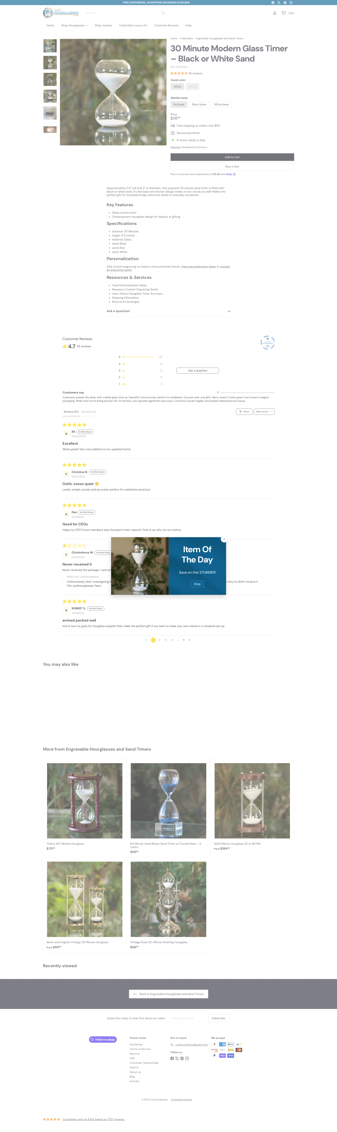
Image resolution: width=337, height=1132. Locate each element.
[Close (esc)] (224, 538)
